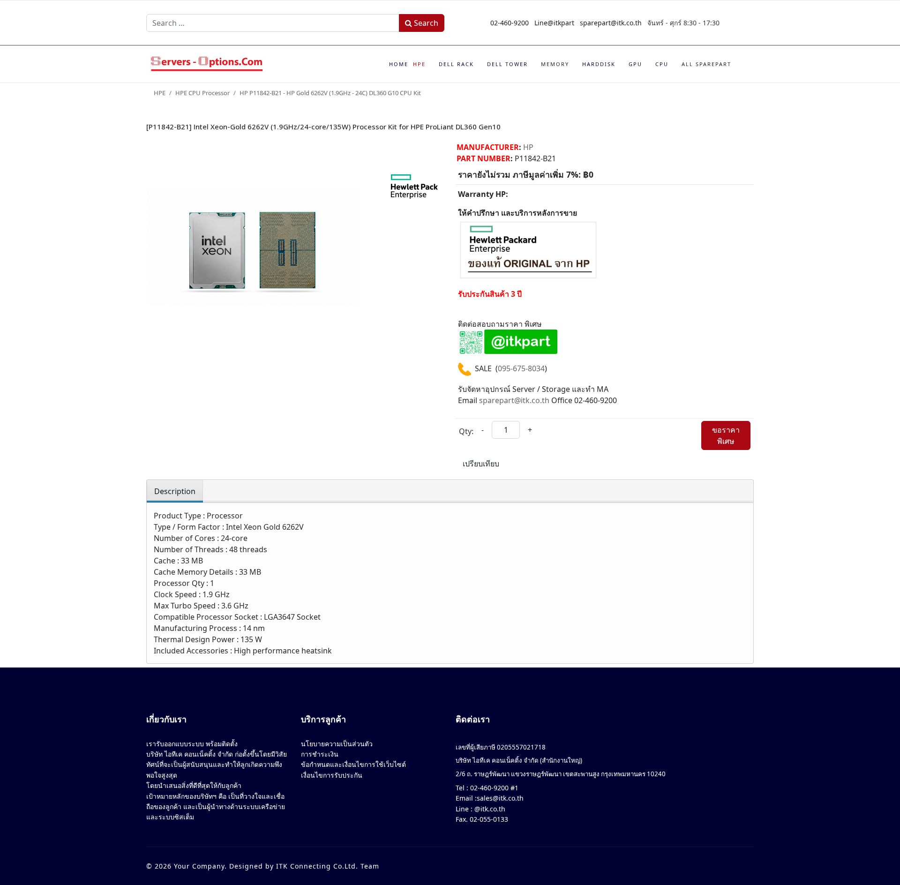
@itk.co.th (488, 808)
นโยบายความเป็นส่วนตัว (337, 743)
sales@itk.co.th (500, 798)
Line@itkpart (554, 22)
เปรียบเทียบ (481, 463)
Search (425, 23)
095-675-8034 (521, 368)
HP (528, 147)
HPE (419, 64)
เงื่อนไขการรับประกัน (331, 775)
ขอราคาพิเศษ (726, 435)
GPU (635, 64)
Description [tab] (174, 491)
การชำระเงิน (319, 754)
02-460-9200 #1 (493, 787)
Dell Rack (456, 64)
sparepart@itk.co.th (611, 22)
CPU (661, 64)
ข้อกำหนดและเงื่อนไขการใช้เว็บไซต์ (353, 764)
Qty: (466, 431)
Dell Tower (507, 64)
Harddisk (598, 64)
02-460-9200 (509, 22)
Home (398, 64)
